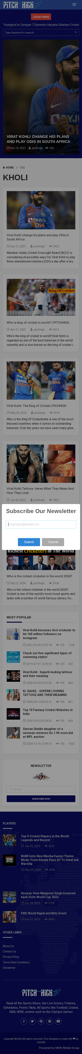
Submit (29, 542)
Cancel (53, 542)
